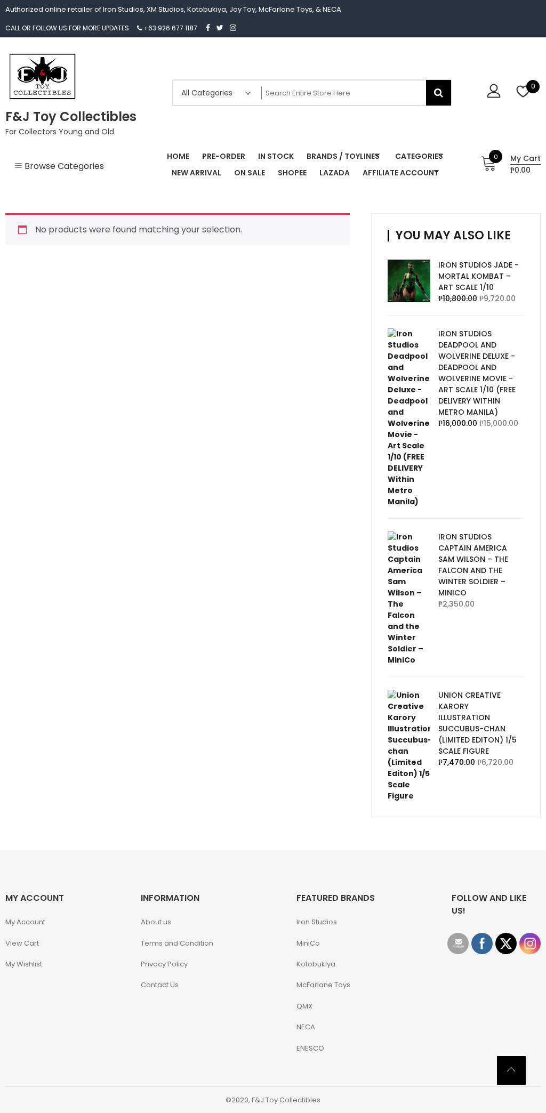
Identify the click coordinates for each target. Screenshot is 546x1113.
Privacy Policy (164, 964)
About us (156, 922)
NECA (305, 1027)
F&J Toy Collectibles (70, 116)
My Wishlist (23, 964)
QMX (304, 1006)
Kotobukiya (315, 964)
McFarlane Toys (323, 985)
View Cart (22, 943)
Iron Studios (316, 922)
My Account (25, 922)
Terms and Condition (177, 943)
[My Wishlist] (523, 92)
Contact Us (160, 985)
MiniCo (308, 943)
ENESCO (310, 1048)
